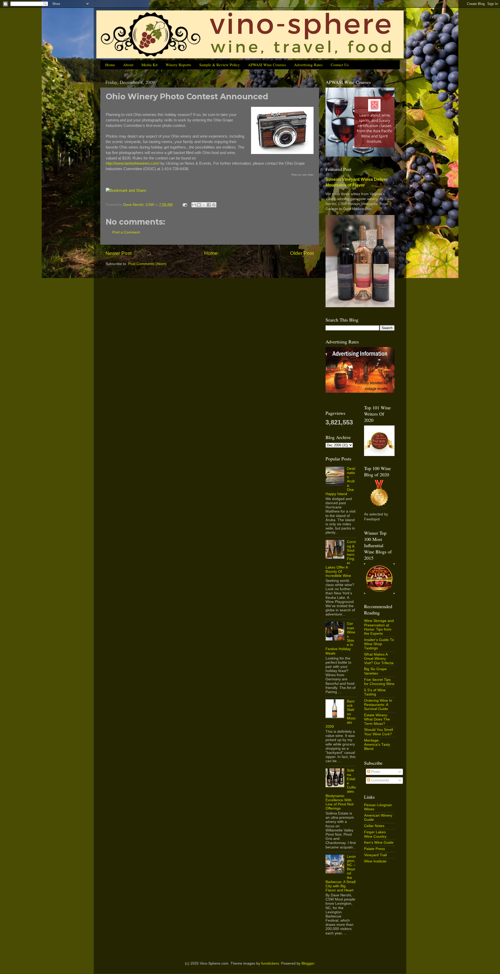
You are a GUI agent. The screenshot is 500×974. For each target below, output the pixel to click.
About (128, 64)
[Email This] (194, 204)
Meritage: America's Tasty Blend (377, 744)
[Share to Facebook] (208, 204)
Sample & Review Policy (219, 64)
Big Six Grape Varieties (375, 671)
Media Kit (149, 64)
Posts (375, 772)
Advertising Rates (308, 64)
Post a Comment (126, 232)
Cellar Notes (374, 826)
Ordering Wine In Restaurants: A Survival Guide (378, 705)
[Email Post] (184, 205)
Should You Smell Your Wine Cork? (378, 732)
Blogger (308, 963)
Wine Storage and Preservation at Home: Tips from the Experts (379, 627)
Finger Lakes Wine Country (375, 834)
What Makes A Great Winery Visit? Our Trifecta (378, 658)
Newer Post (118, 253)
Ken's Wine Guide (378, 842)
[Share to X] (204, 204)
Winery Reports (178, 64)
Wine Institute (375, 861)
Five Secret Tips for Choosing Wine (379, 682)
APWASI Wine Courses (267, 64)
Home (110, 64)
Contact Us (340, 64)
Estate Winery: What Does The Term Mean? (377, 719)
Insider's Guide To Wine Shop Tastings (379, 644)
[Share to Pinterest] (213, 204)
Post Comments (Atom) (147, 264)
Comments (379, 780)
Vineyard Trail (375, 855)
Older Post (302, 253)
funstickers (270, 963)
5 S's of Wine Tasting (375, 692)
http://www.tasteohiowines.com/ (132, 163)
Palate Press (374, 849)
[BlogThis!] (199, 204)
